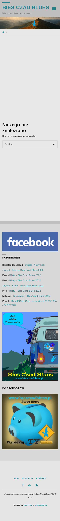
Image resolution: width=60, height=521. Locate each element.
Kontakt (41, 478)
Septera (28, 505)
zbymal (6, 270)
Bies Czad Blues (25, 7)
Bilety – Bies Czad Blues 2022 (28, 270)
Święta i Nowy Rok (34, 265)
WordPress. (41, 505)
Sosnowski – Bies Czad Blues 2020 (31, 296)
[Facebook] (23, 485)
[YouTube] (29, 485)
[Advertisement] (30, 78)
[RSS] (36, 485)
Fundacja (27, 478)
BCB (16, 478)
